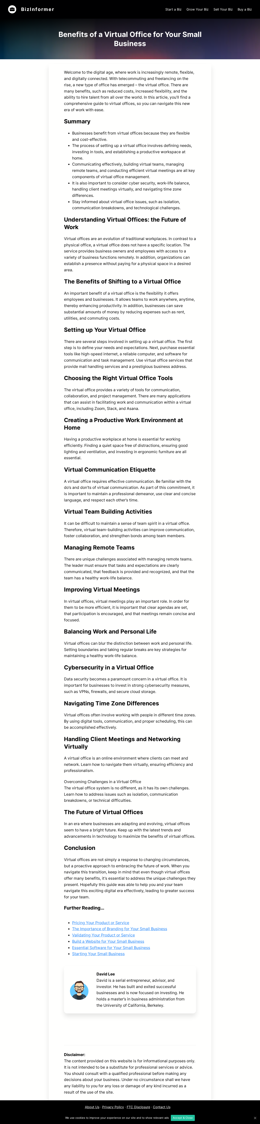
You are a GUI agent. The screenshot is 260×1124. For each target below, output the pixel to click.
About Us (92, 1107)
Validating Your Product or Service (103, 935)
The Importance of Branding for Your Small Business (119, 928)
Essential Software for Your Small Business (111, 947)
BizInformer (37, 9)
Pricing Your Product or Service (100, 922)
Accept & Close (183, 1117)
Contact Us (161, 1107)
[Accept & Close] (255, 1118)
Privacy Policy (113, 1107)
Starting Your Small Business (98, 953)
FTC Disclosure (138, 1107)
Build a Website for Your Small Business (108, 941)
